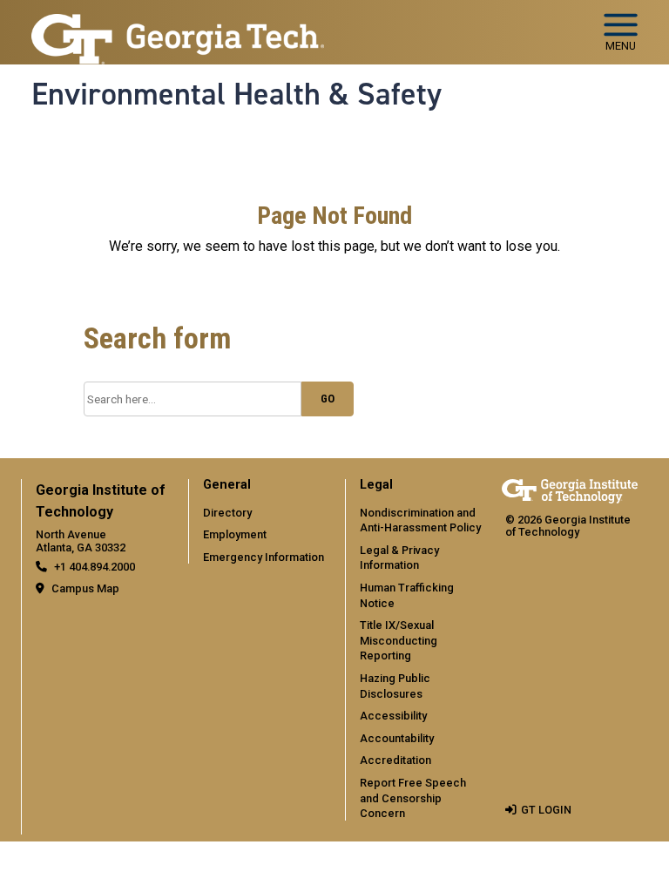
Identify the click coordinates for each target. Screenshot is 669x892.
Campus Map (85, 588)
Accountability (397, 738)
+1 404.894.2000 (94, 566)
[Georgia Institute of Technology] (177, 25)
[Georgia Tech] (570, 490)
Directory (227, 512)
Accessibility (393, 715)
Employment (235, 534)
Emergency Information (263, 557)
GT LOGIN (546, 809)
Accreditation (395, 760)
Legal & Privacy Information (399, 558)
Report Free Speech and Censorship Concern (413, 798)
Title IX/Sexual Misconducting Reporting (398, 640)
